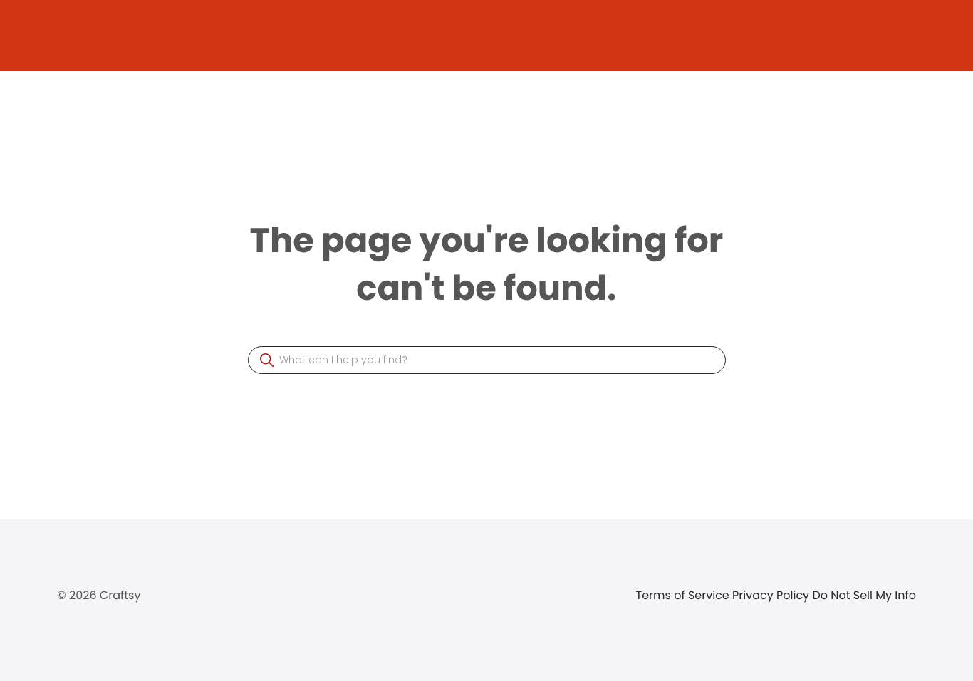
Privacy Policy (772, 595)
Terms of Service (684, 595)
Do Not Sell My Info (864, 595)
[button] (266, 360)
